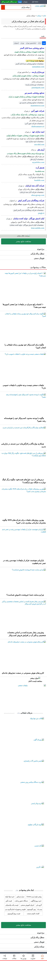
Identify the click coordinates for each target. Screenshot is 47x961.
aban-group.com (37, 195)
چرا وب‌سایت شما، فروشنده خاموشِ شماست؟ (25, 595)
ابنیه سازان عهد (37, 132)
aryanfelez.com (38, 162)
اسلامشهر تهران (31, 43)
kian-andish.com (37, 228)
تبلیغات (25, 2)
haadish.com (39, 180)
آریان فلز (40, 150)
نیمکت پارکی (39, 947)
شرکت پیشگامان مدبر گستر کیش (30, 201)
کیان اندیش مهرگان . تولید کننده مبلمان (28, 219)
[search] (3, 7)
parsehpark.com (38, 88)
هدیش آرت (40, 168)
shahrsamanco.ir (37, 126)
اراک (39, 43)
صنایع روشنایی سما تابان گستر (32, 48)
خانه (44, 16)
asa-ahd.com (39, 144)
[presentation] (43, 36)
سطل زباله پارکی (37, 254)
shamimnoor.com (37, 106)
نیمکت (39, 16)
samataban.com (38, 67)
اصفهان (16, 43)
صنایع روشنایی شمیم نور (34, 93)
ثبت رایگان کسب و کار (9, 2)
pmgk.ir (41, 213)
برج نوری (40, 249)
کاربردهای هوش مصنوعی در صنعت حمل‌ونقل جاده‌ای (23, 673)
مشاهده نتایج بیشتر (23, 241)
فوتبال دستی (39, 258)
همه (44, 43)
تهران (22, 43)
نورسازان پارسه (37, 72)
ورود (19, 2)
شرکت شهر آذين (37, 111)
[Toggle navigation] (42, 3)
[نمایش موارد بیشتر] (2, 43)
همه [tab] (42, 36)
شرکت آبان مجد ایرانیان (34, 186)
